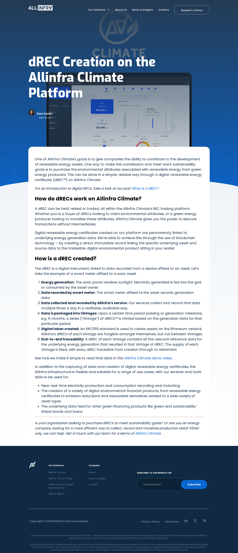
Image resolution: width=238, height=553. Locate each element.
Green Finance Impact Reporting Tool (61, 486)
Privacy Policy (150, 522)
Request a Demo (192, 10)
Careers (93, 484)
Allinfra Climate (148, 433)
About (92, 472)
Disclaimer (172, 522)
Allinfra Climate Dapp (61, 478)
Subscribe (194, 484)
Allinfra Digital (56, 493)
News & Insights (97, 478)
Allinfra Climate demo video (148, 358)
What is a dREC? (145, 188)
